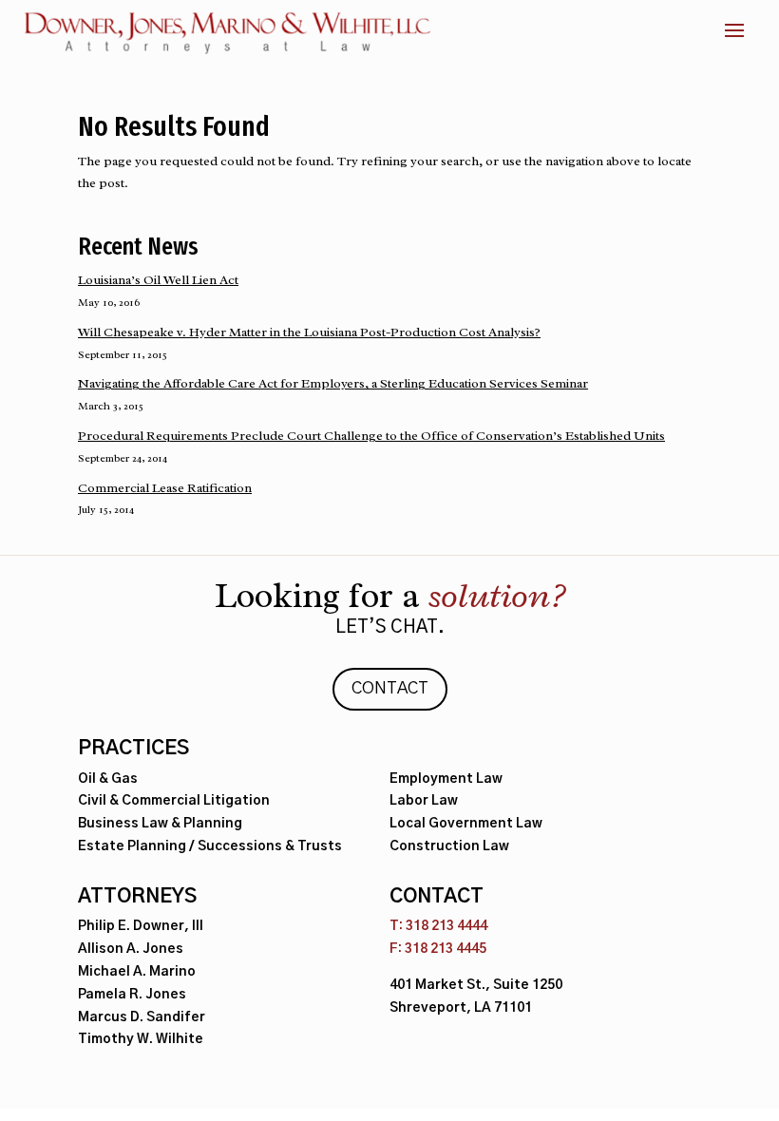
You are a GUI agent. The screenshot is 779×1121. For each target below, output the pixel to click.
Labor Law (424, 801)
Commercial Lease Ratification (165, 488)
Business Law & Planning (160, 823)
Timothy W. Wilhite (140, 1039)
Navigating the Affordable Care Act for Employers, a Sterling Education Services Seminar (333, 383)
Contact (390, 688)
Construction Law (449, 846)
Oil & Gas (108, 779)
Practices (133, 748)
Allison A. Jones (130, 949)
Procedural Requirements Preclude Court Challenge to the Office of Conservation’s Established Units (371, 436)
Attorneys (137, 896)
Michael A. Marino (137, 971)
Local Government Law (466, 823)
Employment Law (446, 779)
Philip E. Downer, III (140, 926)
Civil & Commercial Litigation (174, 801)
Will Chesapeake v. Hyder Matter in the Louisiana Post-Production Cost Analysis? (309, 332)
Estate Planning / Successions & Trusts (210, 846)
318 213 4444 (446, 926)
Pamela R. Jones (132, 994)
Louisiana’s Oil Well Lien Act (158, 280)
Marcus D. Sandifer (141, 1017)
